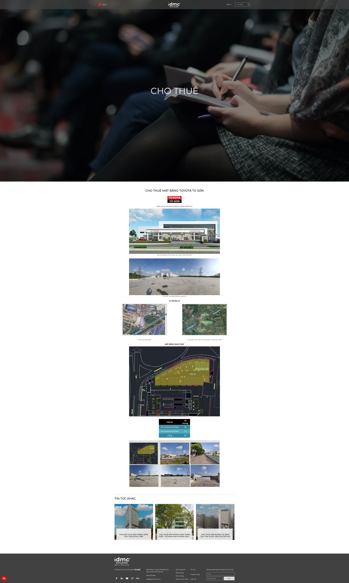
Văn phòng (180, 573)
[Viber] (132, 578)
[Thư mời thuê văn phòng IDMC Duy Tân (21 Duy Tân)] (134, 522)
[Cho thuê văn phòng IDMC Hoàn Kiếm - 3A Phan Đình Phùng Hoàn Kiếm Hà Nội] (174, 522)
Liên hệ (193, 579)
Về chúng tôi (180, 569)
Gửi (229, 578)
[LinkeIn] (122, 578)
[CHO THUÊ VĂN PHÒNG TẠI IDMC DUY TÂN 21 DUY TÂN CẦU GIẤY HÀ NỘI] (215, 522)
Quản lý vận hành (182, 579)
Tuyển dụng (195, 574)
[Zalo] (138, 578)
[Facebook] (116, 578)
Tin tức (193, 569)
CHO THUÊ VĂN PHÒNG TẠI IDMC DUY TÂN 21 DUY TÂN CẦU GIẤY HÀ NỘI (215, 536)
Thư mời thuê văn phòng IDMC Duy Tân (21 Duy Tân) (133, 536)
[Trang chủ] (174, 4)
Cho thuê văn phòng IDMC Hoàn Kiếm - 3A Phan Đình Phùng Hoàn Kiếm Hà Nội (174, 536)
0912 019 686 (150, 575)
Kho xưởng (180, 576)
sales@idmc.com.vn (153, 579)
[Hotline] (3, 578)
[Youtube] (127, 578)
